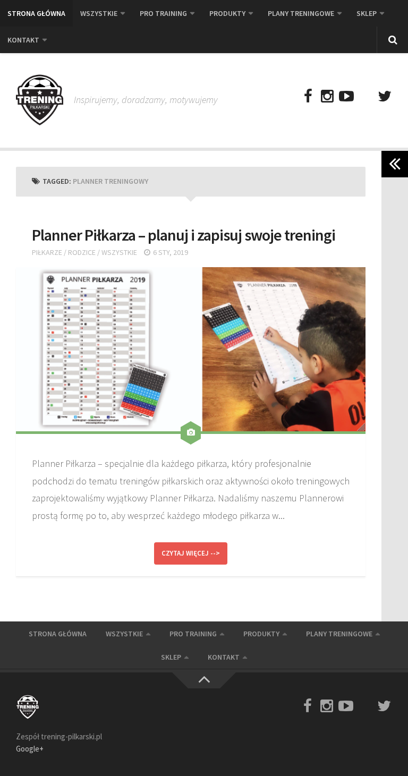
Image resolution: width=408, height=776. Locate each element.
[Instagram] (327, 96)
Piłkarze (47, 252)
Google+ (30, 749)
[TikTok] (365, 96)
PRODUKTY (227, 13)
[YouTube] (346, 96)
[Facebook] (308, 96)
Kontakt (23, 40)
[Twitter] (384, 96)
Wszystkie (98, 13)
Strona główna (36, 13)
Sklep (366, 13)
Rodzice (82, 252)
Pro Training (163, 13)
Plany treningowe (301, 13)
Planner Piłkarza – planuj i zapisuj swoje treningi (183, 235)
